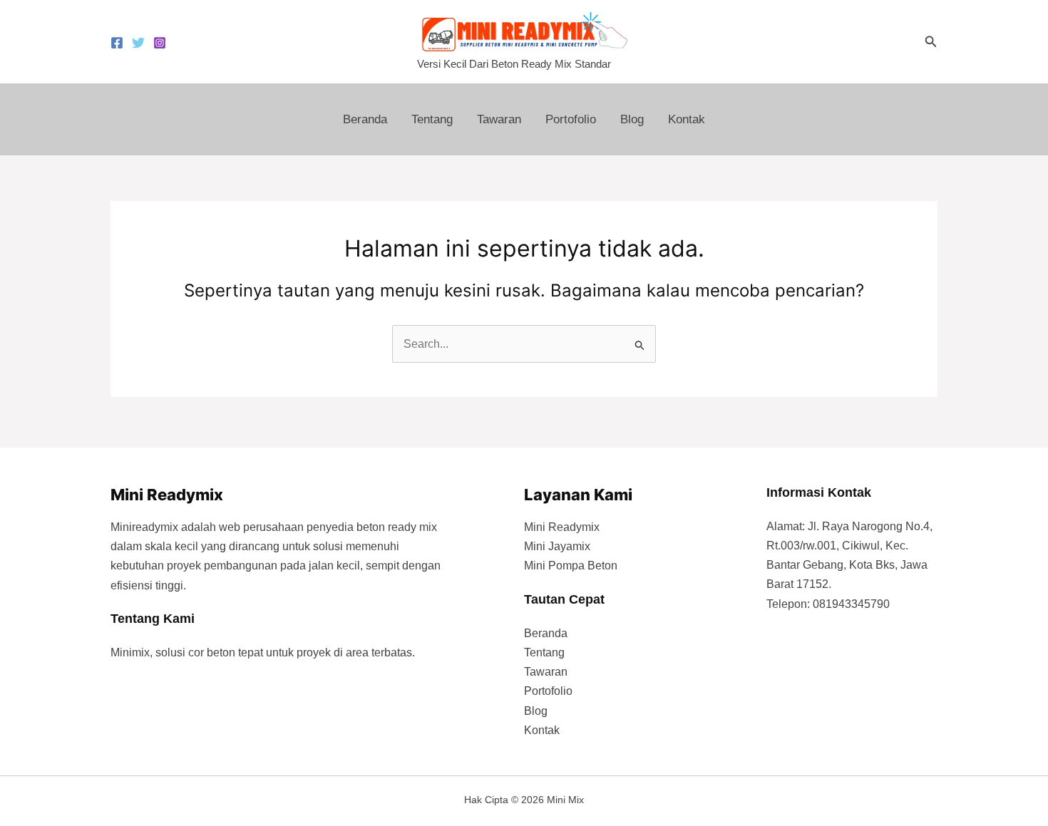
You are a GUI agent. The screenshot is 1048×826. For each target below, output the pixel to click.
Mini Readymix (562, 527)
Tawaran (499, 119)
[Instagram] (159, 42)
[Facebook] (117, 42)
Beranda (365, 119)
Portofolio (570, 119)
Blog (632, 119)
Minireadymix (144, 527)
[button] (931, 42)
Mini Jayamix (557, 546)
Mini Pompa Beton (570, 565)
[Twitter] (138, 42)
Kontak (686, 119)
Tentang (432, 119)
